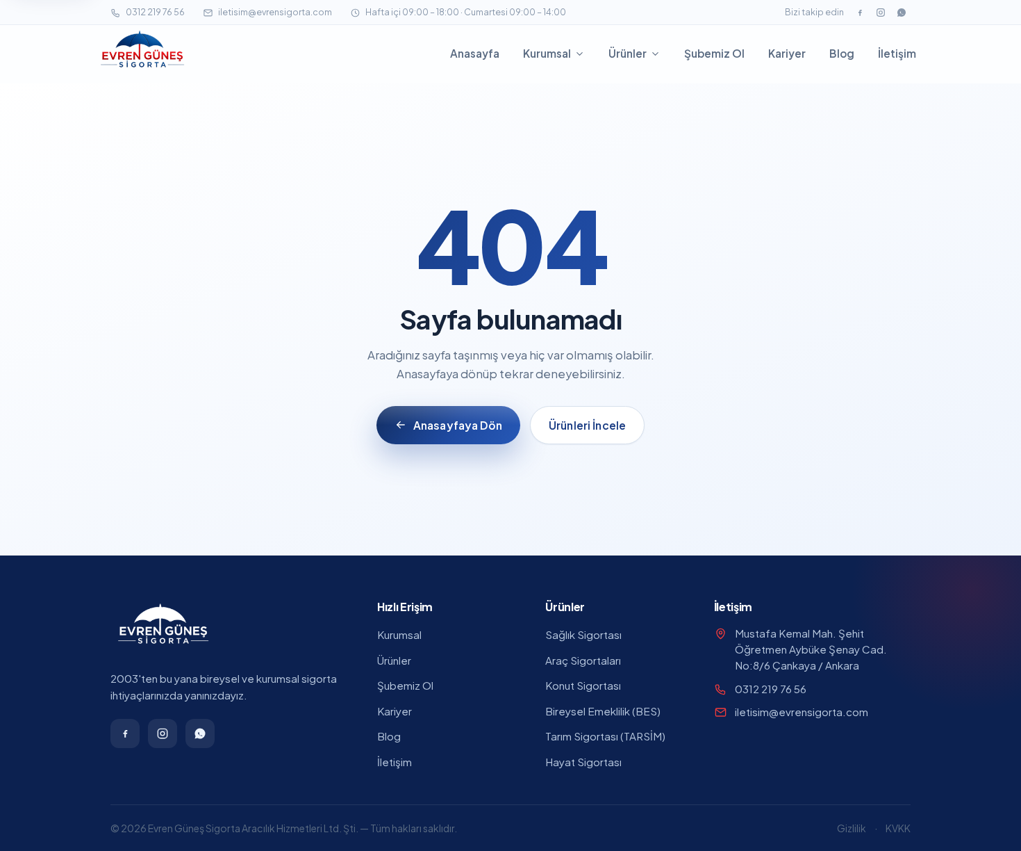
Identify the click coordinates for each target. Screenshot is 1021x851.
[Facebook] (860, 12)
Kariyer (787, 53)
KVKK (898, 828)
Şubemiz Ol (714, 53)
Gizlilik (851, 828)
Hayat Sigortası (583, 761)
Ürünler (627, 53)
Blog (841, 53)
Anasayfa (474, 53)
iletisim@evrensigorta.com (275, 11)
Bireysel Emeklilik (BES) (603, 711)
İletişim (897, 53)
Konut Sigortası (583, 685)
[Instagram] (881, 12)
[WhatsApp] (902, 12)
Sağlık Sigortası (583, 634)
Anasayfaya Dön (457, 425)
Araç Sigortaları (583, 660)
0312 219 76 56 (155, 11)
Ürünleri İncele (587, 425)
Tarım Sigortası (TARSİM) (605, 736)
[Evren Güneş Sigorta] (142, 54)
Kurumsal (547, 53)
